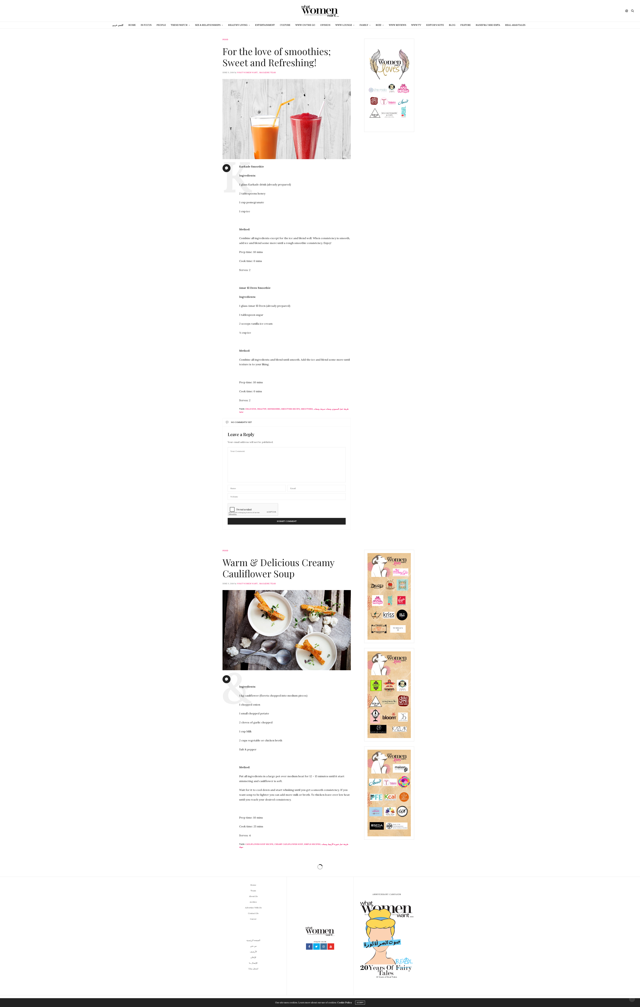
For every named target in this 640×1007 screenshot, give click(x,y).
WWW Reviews (397, 25)
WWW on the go (305, 25)
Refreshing (274, 409)
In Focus (146, 25)
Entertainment (265, 25)
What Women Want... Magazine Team (256, 72)
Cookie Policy (344, 1002)
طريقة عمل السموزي (340, 409)
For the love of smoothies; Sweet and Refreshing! (276, 56)
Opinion (325, 25)
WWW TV (416, 25)
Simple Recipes (312, 844)
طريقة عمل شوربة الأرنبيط (338, 844)
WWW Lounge (343, 25)
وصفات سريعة (325, 409)
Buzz (378, 25)
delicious (250, 409)
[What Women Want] (320, 11)
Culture (285, 25)
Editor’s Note (435, 25)
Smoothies (307, 409)
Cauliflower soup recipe (259, 844)
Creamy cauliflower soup (288, 844)
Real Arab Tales (515, 25)
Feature (465, 25)
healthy (261, 409)
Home (132, 25)
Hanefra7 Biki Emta (488, 25)
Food (225, 39)
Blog (452, 25)
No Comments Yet (241, 422)
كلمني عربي (117, 25)
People (161, 25)
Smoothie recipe (290, 409)
